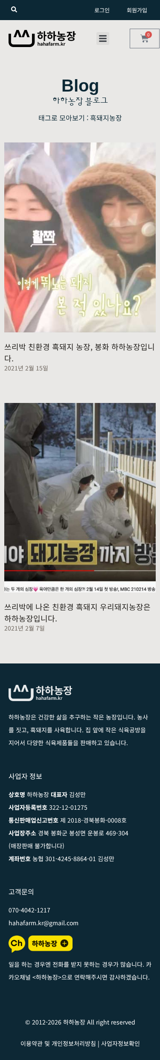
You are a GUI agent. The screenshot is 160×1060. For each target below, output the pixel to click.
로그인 (102, 10)
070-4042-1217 (29, 910)
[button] (102, 38)
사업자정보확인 (120, 1043)
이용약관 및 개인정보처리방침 (58, 1043)
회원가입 (137, 10)
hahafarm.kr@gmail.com (44, 922)
